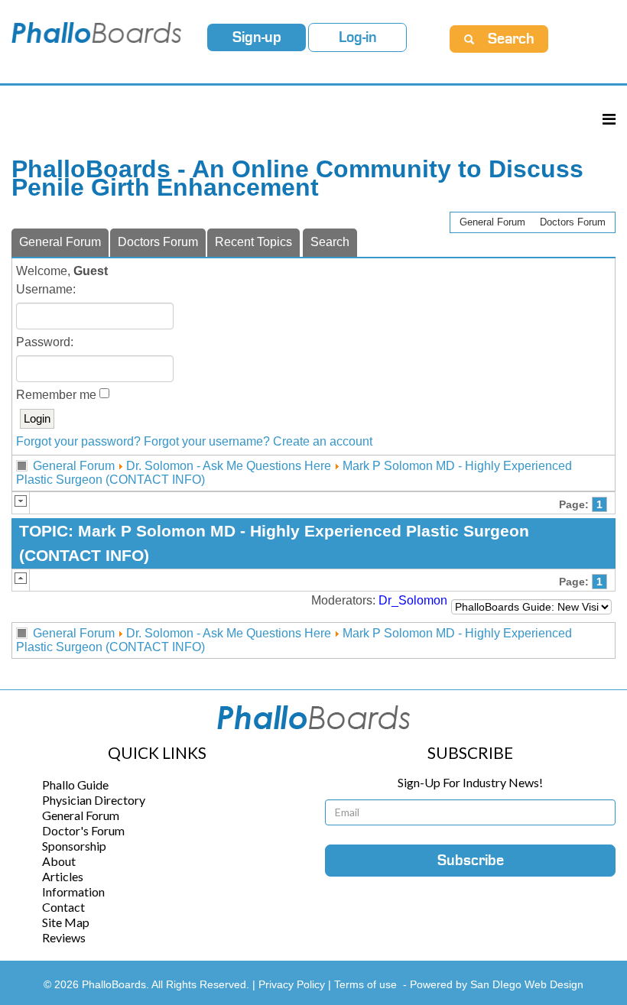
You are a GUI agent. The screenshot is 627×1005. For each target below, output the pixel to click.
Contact (63, 907)
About (59, 861)
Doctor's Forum (83, 830)
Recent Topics (253, 241)
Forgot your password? (78, 441)
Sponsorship (74, 845)
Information (73, 891)
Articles (62, 876)
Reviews (64, 937)
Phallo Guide (75, 784)
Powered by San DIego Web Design (496, 984)
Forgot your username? (207, 441)
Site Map (65, 922)
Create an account (322, 441)
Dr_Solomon (412, 600)
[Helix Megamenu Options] (609, 119)
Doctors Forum (573, 222)
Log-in (358, 37)
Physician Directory (93, 800)
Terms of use (365, 984)
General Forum (492, 222)
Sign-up (256, 37)
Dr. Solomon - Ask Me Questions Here (228, 465)
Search (329, 241)
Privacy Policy (293, 984)
